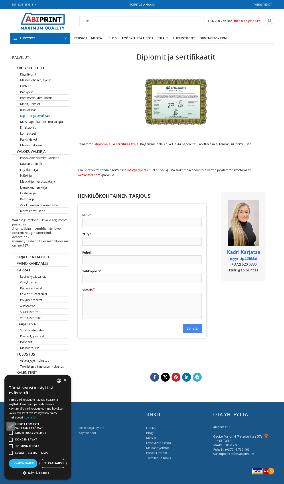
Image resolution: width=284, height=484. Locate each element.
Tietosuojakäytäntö (92, 428)
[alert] (37, 427)
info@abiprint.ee (247, 21)
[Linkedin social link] (186, 377)
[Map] (266, 436)
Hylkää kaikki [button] (53, 463)
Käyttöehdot (87, 433)
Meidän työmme (158, 448)
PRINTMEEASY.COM (213, 38)
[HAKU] (198, 21)
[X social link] (165, 377)
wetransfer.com (89, 175)
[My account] (269, 21)
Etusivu (151, 428)
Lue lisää (30, 417)
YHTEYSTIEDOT (262, 4)
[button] (38, 473)
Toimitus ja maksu (159, 458)
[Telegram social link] (197, 377)
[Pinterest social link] (176, 377)
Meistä (151, 438)
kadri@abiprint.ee (243, 270)
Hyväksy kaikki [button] (23, 463)
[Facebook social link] (154, 377)
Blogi (149, 433)
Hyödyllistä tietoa (158, 443)
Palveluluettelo (156, 453)
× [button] (65, 380)
